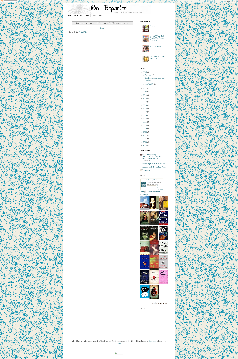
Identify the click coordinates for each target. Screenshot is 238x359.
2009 (145, 129)
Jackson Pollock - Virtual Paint (154, 167)
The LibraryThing (149, 155)
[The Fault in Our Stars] (144, 298)
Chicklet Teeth (155, 46)
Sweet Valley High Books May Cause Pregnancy (157, 38)
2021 (145, 88)
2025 (145, 72)
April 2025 (149, 84)
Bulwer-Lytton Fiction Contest (153, 164)
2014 (145, 112)
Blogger (119, 343)
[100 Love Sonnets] (163, 284)
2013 (145, 115)
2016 (145, 105)
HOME (69, 15)
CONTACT (94, 15)
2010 (145, 125)
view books (160, 189)
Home (102, 28)
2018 (145, 98)
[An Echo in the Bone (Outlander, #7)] (144, 283)
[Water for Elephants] (144, 224)
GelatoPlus (153, 341)
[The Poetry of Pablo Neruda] (163, 210)
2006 (145, 139)
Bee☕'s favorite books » (160, 303)
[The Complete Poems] (154, 209)
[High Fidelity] (154, 269)
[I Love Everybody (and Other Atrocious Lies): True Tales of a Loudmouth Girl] (144, 255)
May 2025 (149, 75)
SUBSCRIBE (87, 15)
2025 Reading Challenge (152, 180)
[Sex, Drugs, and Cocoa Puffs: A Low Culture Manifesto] (163, 254)
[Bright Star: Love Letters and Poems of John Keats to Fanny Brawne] (154, 224)
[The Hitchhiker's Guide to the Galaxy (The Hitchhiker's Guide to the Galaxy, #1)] (163, 240)
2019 (145, 95)
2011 (145, 122)
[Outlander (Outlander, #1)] (144, 269)
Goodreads (146, 170)
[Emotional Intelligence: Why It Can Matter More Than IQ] (163, 225)
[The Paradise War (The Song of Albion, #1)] (144, 239)
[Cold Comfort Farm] (144, 209)
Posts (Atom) (84, 32)
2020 (145, 92)
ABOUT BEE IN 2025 (78, 15)
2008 (145, 132)
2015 (145, 108)
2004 (145, 145)
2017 (145, 102)
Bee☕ (148, 182)
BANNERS (100, 15)
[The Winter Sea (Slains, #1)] (154, 298)
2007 (145, 135)
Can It (152, 26)
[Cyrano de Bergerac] (153, 240)
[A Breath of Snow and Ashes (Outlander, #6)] (163, 269)
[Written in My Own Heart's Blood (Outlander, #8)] (154, 283)
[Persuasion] (154, 254)
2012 (145, 119)
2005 (145, 142)
